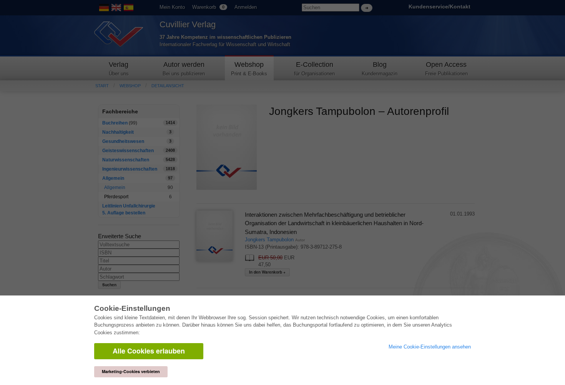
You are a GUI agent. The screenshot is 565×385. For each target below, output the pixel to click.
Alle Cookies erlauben (149, 351)
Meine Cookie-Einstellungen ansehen (430, 347)
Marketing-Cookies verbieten (131, 371)
